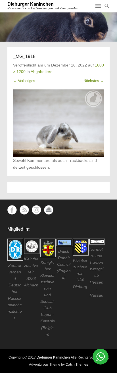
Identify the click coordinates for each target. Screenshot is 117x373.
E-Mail (48, 210)
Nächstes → (93, 81)
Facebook (12, 210)
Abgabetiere (42, 71)
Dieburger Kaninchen (30, 4)
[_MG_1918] (58, 123)
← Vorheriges (24, 81)
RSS (24, 210)
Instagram (36, 210)
